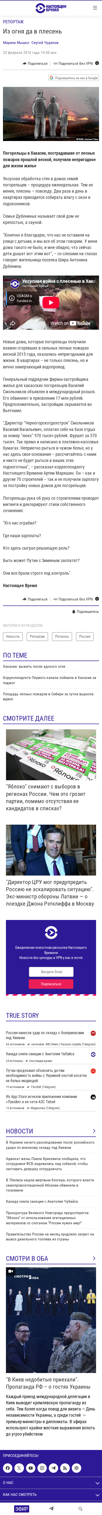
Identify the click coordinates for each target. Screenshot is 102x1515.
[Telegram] (51, 1509)
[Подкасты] (76, 1468)
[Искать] (80, 1509)
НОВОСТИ (19, 1131)
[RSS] (65, 1468)
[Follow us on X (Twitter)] (19, 1468)
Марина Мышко (16, 42)
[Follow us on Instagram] (42, 1468)
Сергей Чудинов (44, 42)
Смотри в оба (27, 1259)
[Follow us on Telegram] (53, 1468)
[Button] (35, 63)
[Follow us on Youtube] (30, 1468)
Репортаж (13, 21)
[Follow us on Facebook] (7, 1468)
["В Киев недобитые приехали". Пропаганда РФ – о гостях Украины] (51, 1320)
